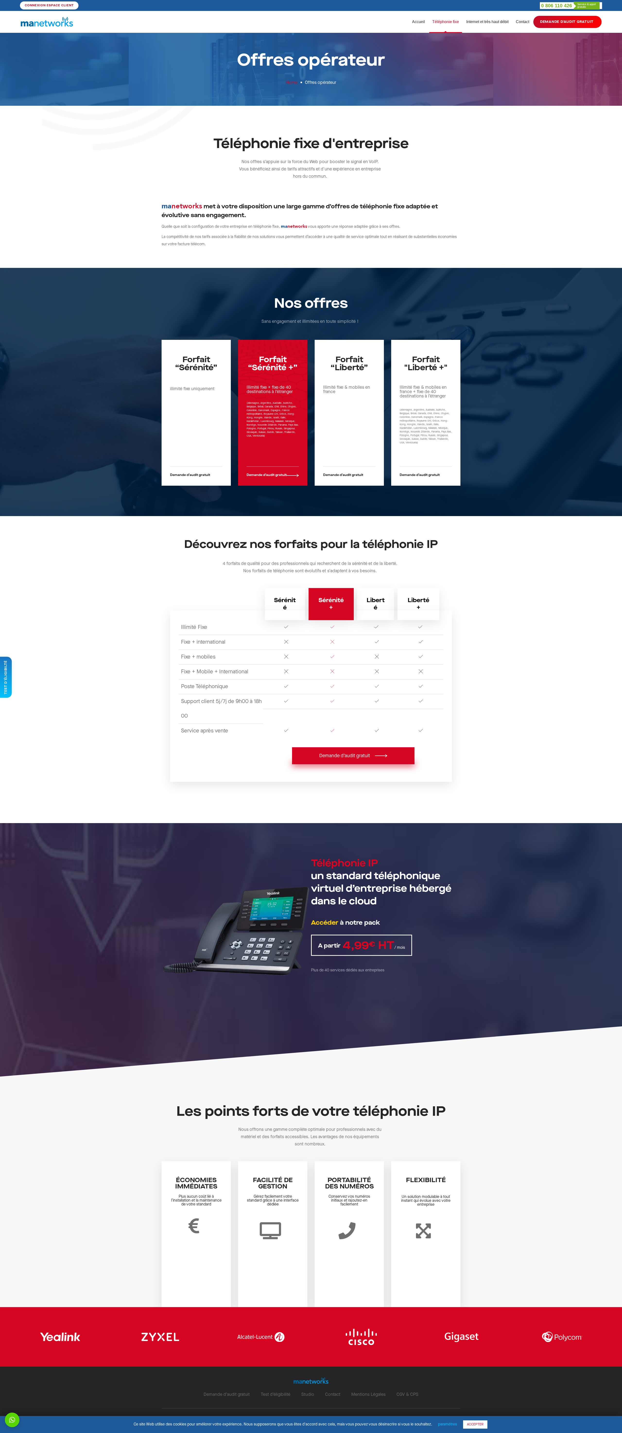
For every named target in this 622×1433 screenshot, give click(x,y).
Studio (307, 1394)
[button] (196, 475)
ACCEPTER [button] (475, 1424)
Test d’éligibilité (275, 1394)
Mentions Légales (368, 1394)
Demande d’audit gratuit (227, 1394)
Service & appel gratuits (586, 5)
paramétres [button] (447, 1424)
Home (292, 82)
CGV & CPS (407, 1394)
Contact (332, 1394)
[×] (12, 1420)
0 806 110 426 (556, 5)
